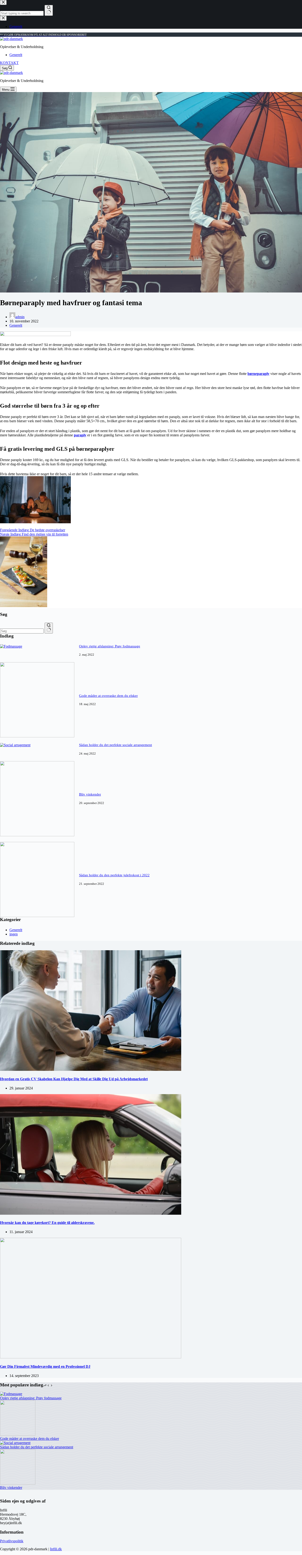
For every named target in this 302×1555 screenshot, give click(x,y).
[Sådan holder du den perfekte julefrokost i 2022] (37, 916)
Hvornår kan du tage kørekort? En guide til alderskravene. (47, 1223)
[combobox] (22, 631)
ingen (13, 934)
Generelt (15, 55)
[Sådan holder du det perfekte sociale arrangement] (15, 745)
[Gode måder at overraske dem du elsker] (37, 736)
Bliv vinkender (90, 794)
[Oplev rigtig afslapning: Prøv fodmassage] (11, 646)
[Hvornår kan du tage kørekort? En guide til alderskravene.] (90, 1213)
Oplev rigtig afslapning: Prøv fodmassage (109, 646)
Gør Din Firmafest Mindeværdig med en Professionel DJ (45, 1366)
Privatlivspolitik (11, 1541)
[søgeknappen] (49, 628)
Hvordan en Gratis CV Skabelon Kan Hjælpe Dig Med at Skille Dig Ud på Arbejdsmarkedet (74, 1079)
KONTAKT (9, 63)
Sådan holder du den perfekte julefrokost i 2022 (114, 875)
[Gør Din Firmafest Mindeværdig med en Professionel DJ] (90, 1357)
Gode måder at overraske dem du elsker (108, 696)
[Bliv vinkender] (37, 835)
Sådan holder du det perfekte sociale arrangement (115, 745)
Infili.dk (56, 1549)
